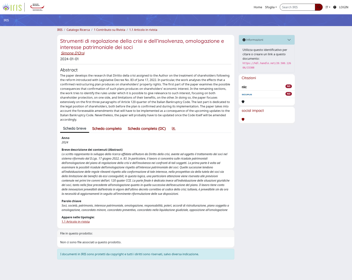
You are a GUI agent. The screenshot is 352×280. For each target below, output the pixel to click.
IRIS (60, 30)
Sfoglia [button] (270, 7)
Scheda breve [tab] (74, 128)
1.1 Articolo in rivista (143, 30)
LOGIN (343, 7)
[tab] (174, 128)
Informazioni (254, 39)
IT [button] (327, 7)
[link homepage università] (37, 7)
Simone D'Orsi (72, 53)
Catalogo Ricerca (78, 30)
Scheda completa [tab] (107, 128)
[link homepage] (13, 7)
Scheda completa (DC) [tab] (147, 128)
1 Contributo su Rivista (109, 30)
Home (258, 7)
